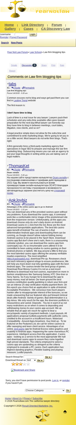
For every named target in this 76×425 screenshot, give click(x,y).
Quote (17, 88)
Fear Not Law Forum (17, 52)
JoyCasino (19, 329)
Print (53, 65)
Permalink (29, 88)
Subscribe (37, 398)
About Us (17, 398)
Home (8, 398)
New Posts (16, 42)
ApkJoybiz (18, 200)
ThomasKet (19, 165)
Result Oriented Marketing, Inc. (37, 406)
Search (5, 42)
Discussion (28, 65)
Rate (62, 65)
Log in (55, 380)
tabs (12, 84)
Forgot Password (18, 37)
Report (12, 71)
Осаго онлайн (60, 177)
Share (44, 65)
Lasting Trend (20, 100)
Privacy (27, 398)
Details (14, 65)
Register (4, 37)
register (66, 380)
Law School (36, 52)
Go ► (48, 357)
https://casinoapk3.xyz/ (18, 258)
